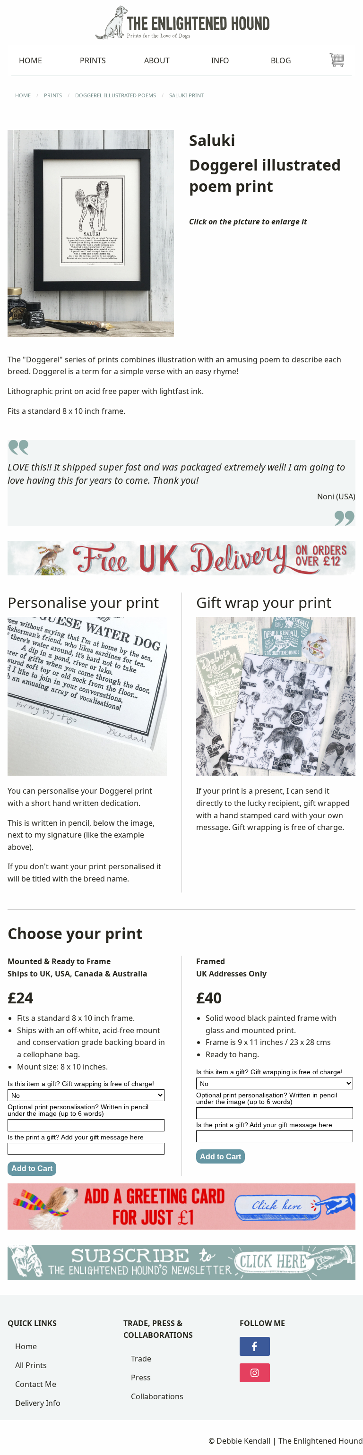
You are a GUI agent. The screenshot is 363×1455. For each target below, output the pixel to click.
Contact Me (35, 1384)
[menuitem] (337, 60)
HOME (23, 95)
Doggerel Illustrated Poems (115, 95)
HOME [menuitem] (30, 60)
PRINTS (53, 95)
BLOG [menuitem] (281, 60)
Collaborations (157, 1396)
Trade (141, 1358)
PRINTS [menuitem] (93, 60)
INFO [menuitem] (220, 60)
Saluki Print (186, 95)
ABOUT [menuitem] (157, 60)
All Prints (31, 1365)
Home (26, 1346)
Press (141, 1377)
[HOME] (181, 22)
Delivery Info (37, 1403)
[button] (91, 233)
